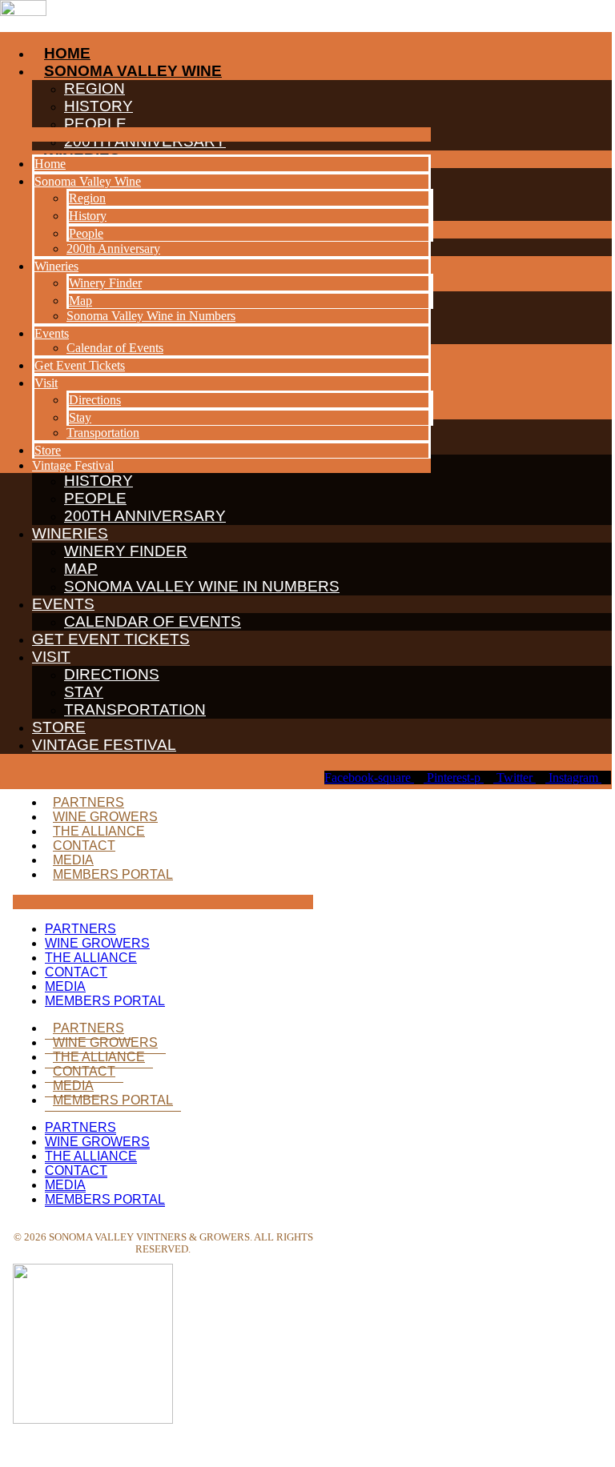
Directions (111, 674)
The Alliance (99, 831)
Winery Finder (125, 551)
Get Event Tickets (111, 639)
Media (73, 860)
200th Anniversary (145, 515)
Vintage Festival (104, 744)
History (88, 215)
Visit (51, 656)
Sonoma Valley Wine (87, 181)
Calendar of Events (152, 621)
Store (59, 727)
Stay (83, 691)
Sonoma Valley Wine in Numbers (202, 586)
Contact (84, 845)
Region (87, 198)
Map (81, 568)
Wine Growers (105, 817)
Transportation (135, 709)
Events (63, 603)
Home (50, 163)
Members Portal (113, 874)
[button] (215, 134)
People (95, 498)
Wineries (70, 533)
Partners (88, 802)
